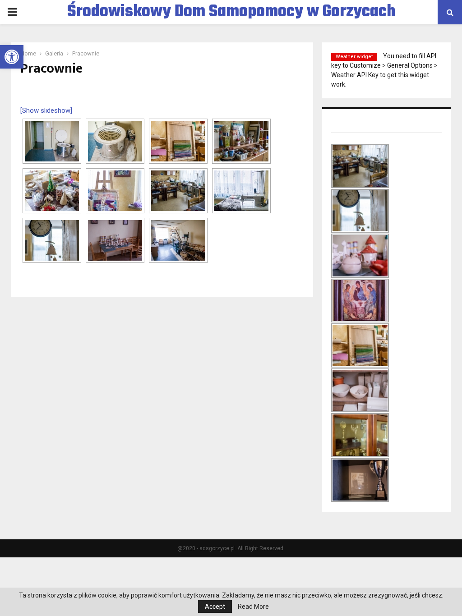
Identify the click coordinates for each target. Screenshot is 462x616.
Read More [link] (253, 606)
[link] (11, 57)
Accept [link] (215, 606)
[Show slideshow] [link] (46, 110)
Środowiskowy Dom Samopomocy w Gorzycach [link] (231, 12)
